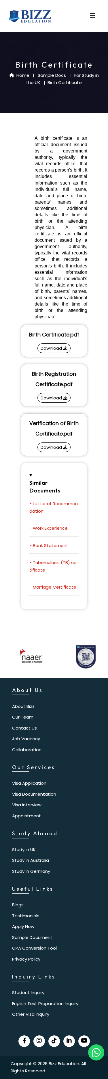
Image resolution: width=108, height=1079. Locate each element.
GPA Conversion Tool (34, 948)
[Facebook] (24, 1041)
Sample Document (32, 937)
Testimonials (25, 916)
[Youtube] (84, 1041)
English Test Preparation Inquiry (45, 1003)
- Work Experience (48, 528)
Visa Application (29, 783)
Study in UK (24, 850)
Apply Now (23, 926)
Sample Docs (52, 75)
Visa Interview (26, 805)
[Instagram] (39, 1041)
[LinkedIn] (69, 1041)
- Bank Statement (48, 545)
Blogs (18, 905)
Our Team (22, 717)
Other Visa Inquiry (30, 1014)
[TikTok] (54, 1041)
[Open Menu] (92, 16)
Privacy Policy (26, 959)
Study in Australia (30, 860)
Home (22, 75)
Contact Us (24, 728)
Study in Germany (31, 871)
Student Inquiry (28, 992)
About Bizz (23, 706)
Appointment (26, 816)
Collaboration (26, 750)
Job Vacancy (26, 739)
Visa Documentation (34, 794)
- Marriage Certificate (52, 587)
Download (52, 348)
